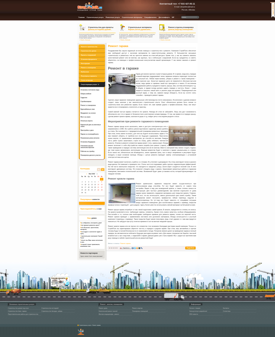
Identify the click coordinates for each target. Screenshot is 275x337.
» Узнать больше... (85, 40)
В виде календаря (102, 169)
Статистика (226, 311)
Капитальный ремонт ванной (108, 311)
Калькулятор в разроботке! (198, 311)
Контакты (226, 308)
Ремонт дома (103, 308)
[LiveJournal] (142, 248)
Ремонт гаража (118, 46)
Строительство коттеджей (49, 308)
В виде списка (99, 169)
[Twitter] (135, 248)
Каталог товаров (194, 308)
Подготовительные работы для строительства (23, 314)
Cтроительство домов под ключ (18, 308)
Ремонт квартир (137, 308)
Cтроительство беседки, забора (51, 311)
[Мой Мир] (139, 248)
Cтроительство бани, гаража (17, 311)
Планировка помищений (140, 311)
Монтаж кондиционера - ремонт (109, 314)
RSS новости (193, 314)
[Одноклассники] (137, 248)
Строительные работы (80, 331)
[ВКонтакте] (133, 248)
